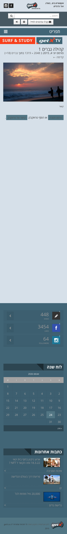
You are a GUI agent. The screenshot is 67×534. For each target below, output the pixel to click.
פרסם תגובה (56, 117)
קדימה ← (58, 57)
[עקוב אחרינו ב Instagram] (6, 5)
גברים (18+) (11, 53)
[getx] (34, 5)
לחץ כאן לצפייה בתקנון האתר (38, 524)
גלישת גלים (55, 505)
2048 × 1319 (32, 53)
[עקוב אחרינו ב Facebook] (11, 5)
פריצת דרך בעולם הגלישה (25, 476)
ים (60, 488)
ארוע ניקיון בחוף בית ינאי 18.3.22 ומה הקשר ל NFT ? (24, 461)
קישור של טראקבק (17, 117)
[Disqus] (33, 170)
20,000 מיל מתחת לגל (27, 494)
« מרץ (60, 428)
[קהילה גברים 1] (33, 82)
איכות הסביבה (54, 471)
